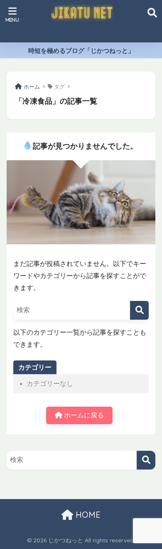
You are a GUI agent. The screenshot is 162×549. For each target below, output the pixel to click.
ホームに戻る (83, 415)
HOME (87, 514)
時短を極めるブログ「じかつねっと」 (81, 50)
